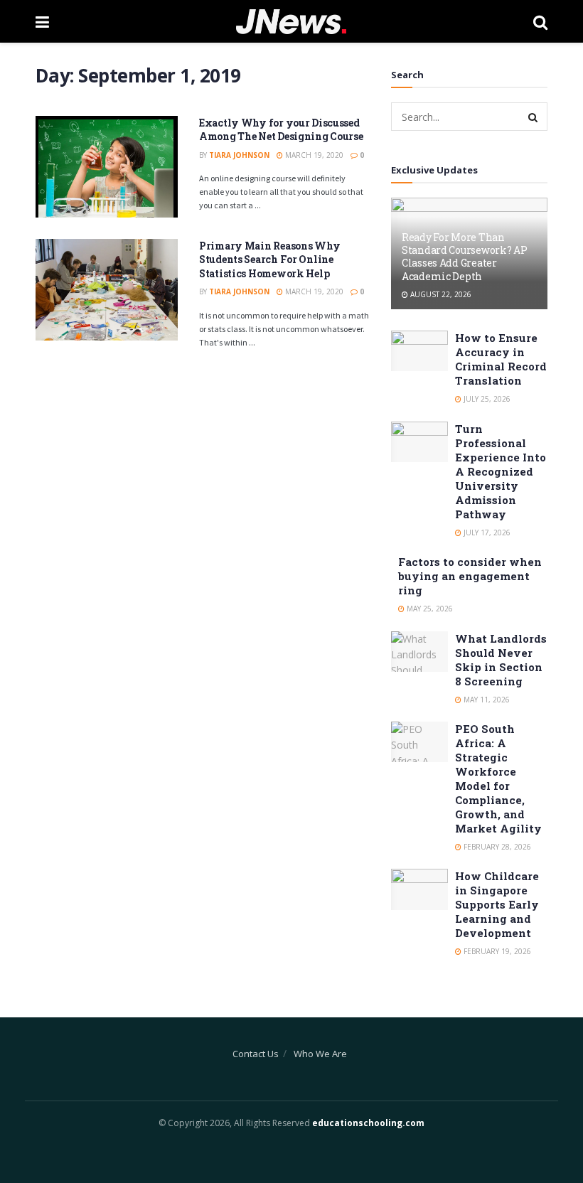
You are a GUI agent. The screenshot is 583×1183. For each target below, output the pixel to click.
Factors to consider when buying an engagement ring (470, 576)
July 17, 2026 (485, 532)
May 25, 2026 (429, 609)
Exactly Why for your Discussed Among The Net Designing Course (281, 130)
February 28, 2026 (496, 847)
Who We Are (320, 1053)
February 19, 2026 (496, 951)
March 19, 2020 (313, 155)
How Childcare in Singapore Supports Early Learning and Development (497, 904)
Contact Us (255, 1053)
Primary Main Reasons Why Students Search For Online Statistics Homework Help (269, 259)
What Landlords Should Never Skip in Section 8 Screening (501, 659)
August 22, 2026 (439, 294)
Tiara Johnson (239, 155)
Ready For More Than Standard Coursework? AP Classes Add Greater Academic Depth (465, 256)
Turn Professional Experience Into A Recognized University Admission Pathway (500, 471)
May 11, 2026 (485, 700)
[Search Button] (533, 116)
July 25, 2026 (485, 399)
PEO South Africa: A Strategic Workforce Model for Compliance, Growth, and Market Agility (498, 778)
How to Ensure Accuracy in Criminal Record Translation (501, 359)
